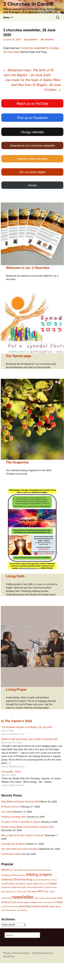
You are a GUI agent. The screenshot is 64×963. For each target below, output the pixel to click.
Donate (32, 185)
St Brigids (59, 902)
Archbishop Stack (9, 875)
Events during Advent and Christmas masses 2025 (27, 826)
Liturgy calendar (32, 131)
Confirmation (7, 883)
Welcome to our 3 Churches (27, 267)
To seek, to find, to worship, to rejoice (20, 821)
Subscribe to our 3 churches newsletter (32, 145)
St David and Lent (10, 806)
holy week (32, 891)
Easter (53, 883)
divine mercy (44, 883)
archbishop (46, 870)
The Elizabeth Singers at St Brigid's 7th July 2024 (26, 727)
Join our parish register (32, 172)
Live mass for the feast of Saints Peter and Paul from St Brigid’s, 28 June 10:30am (33, 84)
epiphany (16, 887)
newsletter (32, 39)
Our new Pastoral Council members (19, 848)
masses (52, 891)
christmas (6, 879)
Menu (6, 17)
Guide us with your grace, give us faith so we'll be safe (29, 739)
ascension (21, 875)
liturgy (45, 891)
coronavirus (20, 883)
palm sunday (51, 898)
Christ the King (22, 879)
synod (44, 906)
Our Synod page (18, 355)
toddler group (55, 906)
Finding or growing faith (13, 816)
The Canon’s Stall (18, 721)
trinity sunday (11, 910)
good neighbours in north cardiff (13, 891)
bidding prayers (39, 874)
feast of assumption (30, 887)
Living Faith (15, 576)
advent (5, 869)
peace (60, 897)
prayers (27, 902)
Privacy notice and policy (16, 953)
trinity (3, 910)
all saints (18, 869)
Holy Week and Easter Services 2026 (20, 801)
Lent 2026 (6, 811)
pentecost (6, 902)
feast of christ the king (47, 887)
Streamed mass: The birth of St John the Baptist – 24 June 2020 (28, 72)
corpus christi (32, 883)
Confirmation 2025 (11, 853)
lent (40, 891)
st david (4, 906)
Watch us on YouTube (32, 103)
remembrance (48, 902)
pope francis (17, 902)
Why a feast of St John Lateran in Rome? (22, 835)
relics (40, 902)
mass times (6, 898)
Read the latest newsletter (32, 159)
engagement (6, 887)
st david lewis (13, 906)
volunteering (21, 910)
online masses (39, 898)
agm (11, 870)
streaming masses (29, 906)
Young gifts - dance (11, 771)
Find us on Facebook (32, 117)
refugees (34, 902)
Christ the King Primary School (45, 879)
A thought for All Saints (13, 843)
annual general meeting (32, 870)
